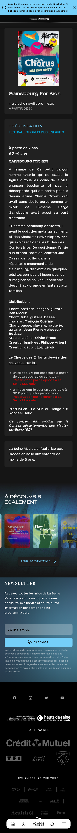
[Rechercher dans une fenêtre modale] (53, 824)
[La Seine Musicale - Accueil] (38, 821)
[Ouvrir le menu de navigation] (64, 824)
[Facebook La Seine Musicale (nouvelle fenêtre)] (14, 697)
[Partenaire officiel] (13, 758)
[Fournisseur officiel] (16, 790)
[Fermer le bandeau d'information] (74, 7)
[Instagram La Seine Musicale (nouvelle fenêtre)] (30, 697)
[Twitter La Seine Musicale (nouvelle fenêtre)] (46, 697)
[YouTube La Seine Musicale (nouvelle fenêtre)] (62, 697)
